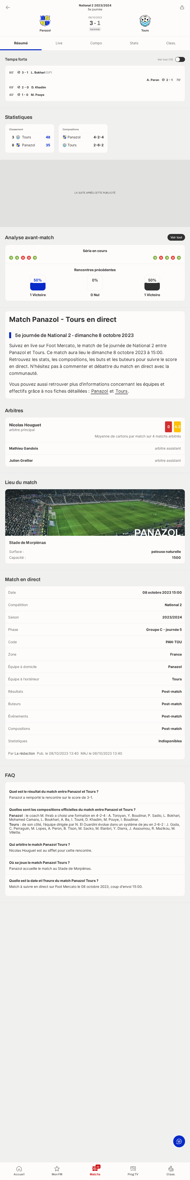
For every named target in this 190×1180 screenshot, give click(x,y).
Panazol (99, 391)
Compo (96, 43)
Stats (134, 43)
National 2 (173, 605)
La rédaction (25, 753)
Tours (121, 391)
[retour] (8, 7)
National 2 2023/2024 (95, 5)
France (176, 654)
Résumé (21, 43)
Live (59, 43)
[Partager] (182, 7)
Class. (171, 43)
